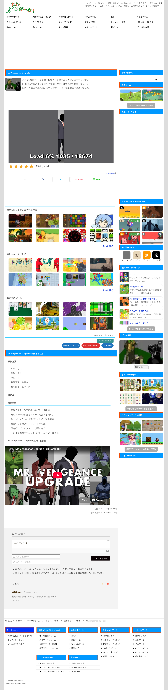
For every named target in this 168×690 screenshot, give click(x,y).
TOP (15, 621)
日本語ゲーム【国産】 (49, 644)
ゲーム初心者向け (144, 27)
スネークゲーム (91, 27)
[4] (26, 166)
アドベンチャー (39, 22)
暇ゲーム (114, 27)
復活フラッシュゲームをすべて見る (141, 449)
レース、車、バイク (111, 652)
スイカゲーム (142, 17)
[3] (21, 166)
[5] (31, 166)
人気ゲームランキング (42, 17)
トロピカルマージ (136, 287)
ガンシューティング (105, 340)
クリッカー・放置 (118, 22)
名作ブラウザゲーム (48, 640)
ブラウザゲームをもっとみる (141, 105)
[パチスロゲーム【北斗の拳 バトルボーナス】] (124, 301)
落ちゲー (75, 636)
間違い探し (76, 648)
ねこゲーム (139, 640)
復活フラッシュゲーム (91, 346)
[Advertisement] (84, 49)
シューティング (65, 22)
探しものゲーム (77, 644)
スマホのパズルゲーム (51, 667)
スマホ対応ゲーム (66, 17)
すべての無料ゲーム (48, 636)
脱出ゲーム (37, 27)
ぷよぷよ (133, 274)
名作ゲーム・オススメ (71, 346)
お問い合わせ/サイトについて (20, 636)
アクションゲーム (14, 22)
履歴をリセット (141, 367)
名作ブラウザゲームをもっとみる (141, 409)
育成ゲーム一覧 (77, 663)
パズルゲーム (90, 17)
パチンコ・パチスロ (145, 22)
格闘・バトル (108, 656)
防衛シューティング (111, 644)
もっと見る (108, 246)
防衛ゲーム (11, 27)
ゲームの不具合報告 (16, 644)
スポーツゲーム (109, 648)
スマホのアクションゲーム (53, 671)
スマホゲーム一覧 (47, 663)
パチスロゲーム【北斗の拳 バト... (143, 299)
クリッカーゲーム (78, 667)
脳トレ (113, 17)
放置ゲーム (76, 671)
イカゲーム (139, 644)
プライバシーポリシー (17, 640)
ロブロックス (108, 636)
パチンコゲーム (141, 648)
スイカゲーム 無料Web (139, 311)
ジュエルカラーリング (138, 323)
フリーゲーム (107, 346)
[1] (11, 166)
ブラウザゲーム (13, 17)
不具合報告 (110, 173)
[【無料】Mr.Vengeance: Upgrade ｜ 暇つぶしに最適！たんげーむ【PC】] (141, 352)
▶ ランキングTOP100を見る (141, 329)
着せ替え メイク (142, 656)
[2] (16, 166)
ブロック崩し (90, 22)
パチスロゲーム (141, 652)
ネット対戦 (63, 27)
